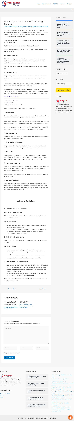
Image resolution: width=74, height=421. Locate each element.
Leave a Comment (8, 26)
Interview (62, 4)
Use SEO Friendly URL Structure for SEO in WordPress (10, 302)
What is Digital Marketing (24, 302)
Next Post (42, 289)
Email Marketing (27, 26)
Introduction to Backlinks (11, 100)
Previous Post (11, 289)
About (68, 4)
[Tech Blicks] (61, 101)
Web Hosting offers (5, 393)
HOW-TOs (55, 4)
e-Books (2, 397)
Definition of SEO (9, 102)
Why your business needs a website (14, 105)
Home (38, 4)
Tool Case (2, 395)
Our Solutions (45, 4)
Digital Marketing (18, 26)
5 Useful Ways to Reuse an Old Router (61, 407)
